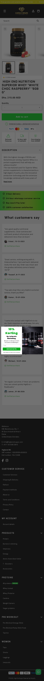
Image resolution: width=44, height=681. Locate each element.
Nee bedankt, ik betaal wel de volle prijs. (11, 352)
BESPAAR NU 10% (12, 349)
